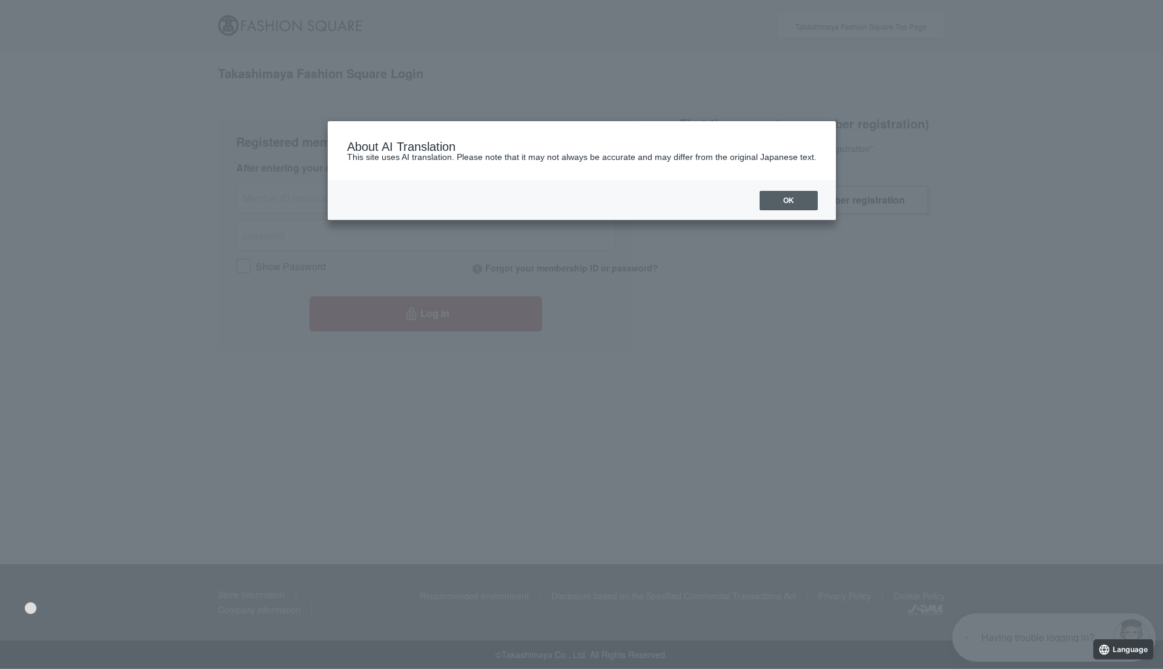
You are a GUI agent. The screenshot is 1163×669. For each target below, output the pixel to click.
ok (788, 200)
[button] (30, 608)
